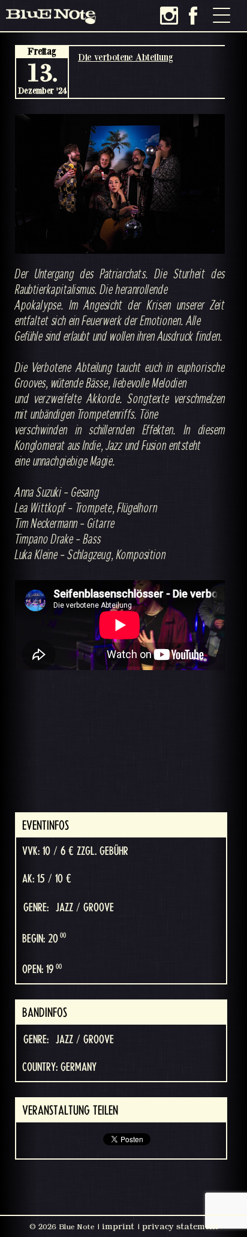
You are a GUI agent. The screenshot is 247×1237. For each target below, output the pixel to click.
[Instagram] (169, 16)
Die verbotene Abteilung (125, 57)
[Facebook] (193, 16)
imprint (118, 1226)
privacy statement (180, 1226)
